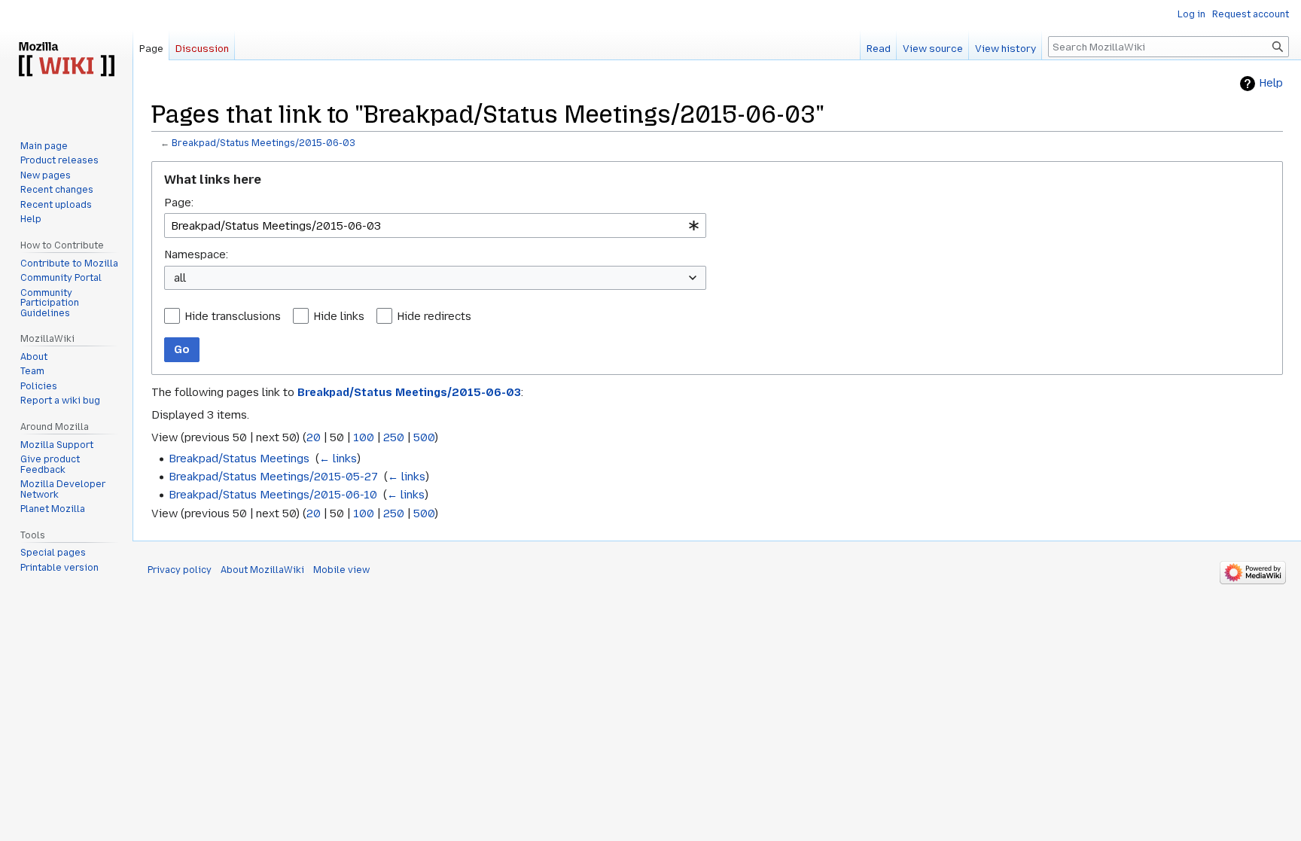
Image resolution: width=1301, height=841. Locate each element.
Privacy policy (180, 570)
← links (338, 458)
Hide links (338, 316)
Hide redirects (434, 316)
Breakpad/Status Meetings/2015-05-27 (273, 476)
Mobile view (341, 570)
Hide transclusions (232, 316)
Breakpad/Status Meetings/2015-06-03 (263, 143)
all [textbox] (180, 278)
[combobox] (435, 225)
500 (423, 437)
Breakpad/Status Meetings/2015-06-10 (273, 494)
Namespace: (196, 254)
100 (363, 437)
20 (313, 437)
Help (1271, 83)
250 (393, 437)
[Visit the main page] (66, 60)
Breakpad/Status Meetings (239, 458)
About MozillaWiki (262, 570)
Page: (178, 202)
